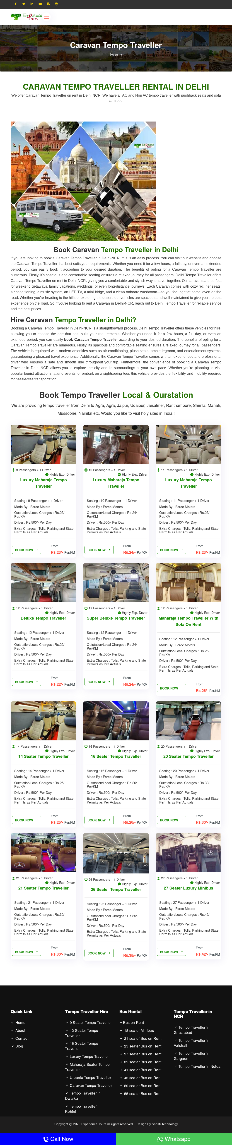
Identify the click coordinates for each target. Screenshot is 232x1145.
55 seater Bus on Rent (142, 1093)
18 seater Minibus (138, 1030)
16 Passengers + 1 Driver (106, 746)
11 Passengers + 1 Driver (179, 470)
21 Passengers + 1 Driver (34, 878)
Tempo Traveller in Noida (198, 1066)
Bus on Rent (133, 1022)
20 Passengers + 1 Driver (179, 746)
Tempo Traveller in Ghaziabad (191, 1030)
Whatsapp (177, 1138)
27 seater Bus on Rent (142, 1054)
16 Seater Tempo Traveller (116, 756)
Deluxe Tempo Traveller (43, 618)
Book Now (24, 550)
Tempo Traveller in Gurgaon (191, 1056)
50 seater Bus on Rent (142, 1085)
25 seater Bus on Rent (142, 1046)
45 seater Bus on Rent (142, 1077)
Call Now (61, 1138)
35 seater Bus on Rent (142, 1061)
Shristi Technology (165, 1124)
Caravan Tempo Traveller (90, 1085)
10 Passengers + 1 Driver (106, 470)
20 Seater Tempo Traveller (188, 756)
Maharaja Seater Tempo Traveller (87, 1067)
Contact (21, 1038)
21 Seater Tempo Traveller (43, 888)
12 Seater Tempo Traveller (81, 1033)
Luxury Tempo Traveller (89, 1056)
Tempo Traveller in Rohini (83, 1109)
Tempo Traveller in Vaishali (191, 1043)
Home (116, 54)
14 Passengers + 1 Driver (34, 746)
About (19, 1030)
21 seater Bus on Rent (142, 1038)
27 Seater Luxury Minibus (188, 888)
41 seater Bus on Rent (142, 1069)
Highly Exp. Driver (61, 474)
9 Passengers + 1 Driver (33, 470)
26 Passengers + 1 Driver (106, 879)
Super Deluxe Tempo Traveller (116, 618)
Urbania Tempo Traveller (90, 1077)
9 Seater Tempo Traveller (90, 1022)
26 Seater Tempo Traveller (116, 889)
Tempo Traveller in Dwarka (83, 1096)
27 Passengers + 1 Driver (179, 878)
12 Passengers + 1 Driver (34, 608)
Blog (18, 1046)
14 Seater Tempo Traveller (43, 756)
